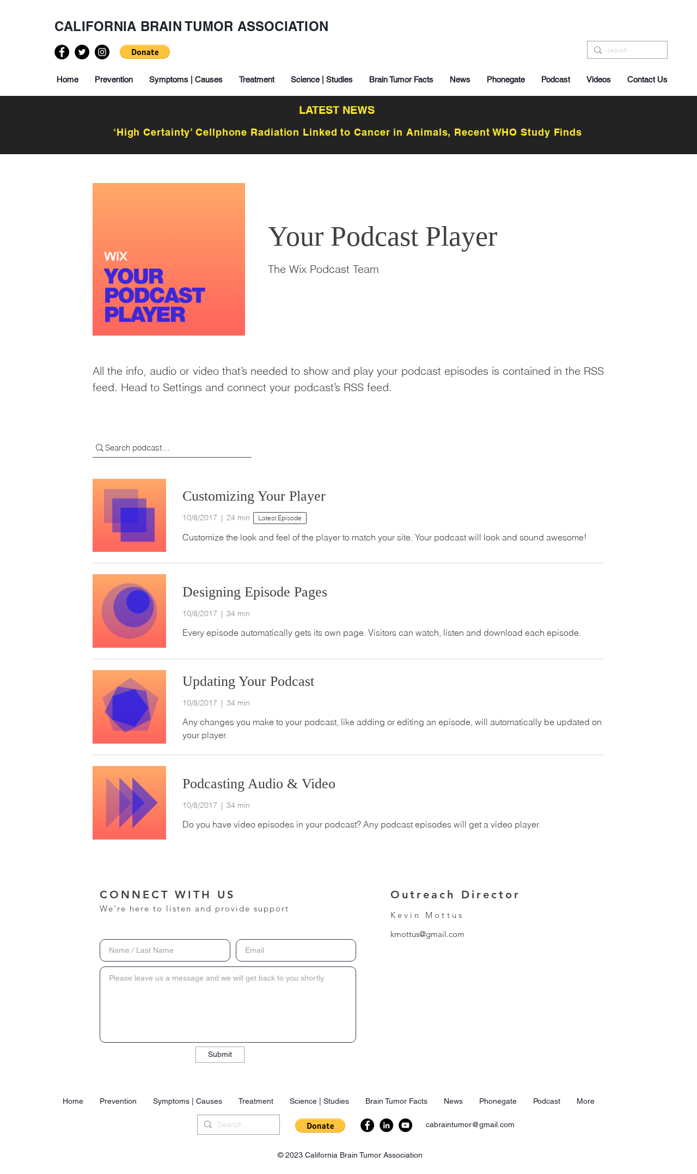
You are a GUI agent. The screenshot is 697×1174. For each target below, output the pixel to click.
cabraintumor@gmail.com (470, 1124)
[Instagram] (102, 52)
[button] (145, 52)
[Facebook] (61, 52)
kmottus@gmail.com (427, 934)
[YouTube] (405, 1125)
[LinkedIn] (386, 1125)
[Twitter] (82, 52)
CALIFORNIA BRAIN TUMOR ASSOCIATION (191, 26)
